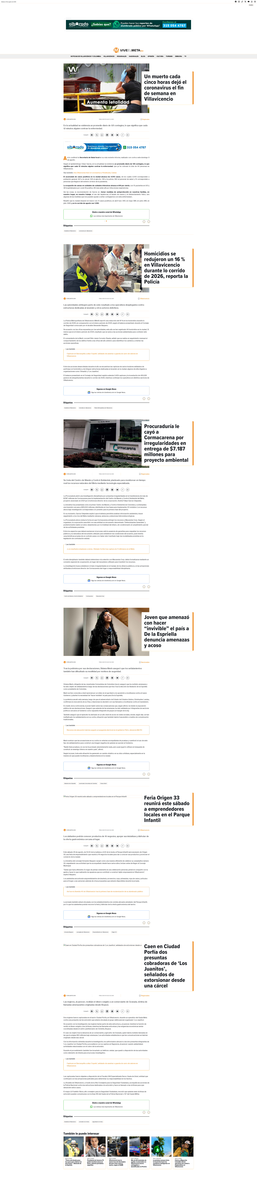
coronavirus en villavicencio (85, 230)
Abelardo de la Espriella (70, 783)
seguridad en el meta (97, 1121)
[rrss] (236, 2)
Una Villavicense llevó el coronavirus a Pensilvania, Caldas (95, 173)
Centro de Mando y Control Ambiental (73, 596)
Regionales (121, 56)
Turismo (169, 56)
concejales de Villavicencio (83, 932)
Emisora (178, 56)
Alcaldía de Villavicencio (70, 230)
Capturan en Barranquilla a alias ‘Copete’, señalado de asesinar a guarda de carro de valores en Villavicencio (102, 355)
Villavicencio (109, 56)
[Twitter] (97, 135)
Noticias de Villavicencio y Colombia (86, 56)
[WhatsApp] (102, 135)
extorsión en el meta (84, 1121)
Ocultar (251, 5)
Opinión (151, 56)
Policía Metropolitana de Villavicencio (103, 407)
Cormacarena (89, 596)
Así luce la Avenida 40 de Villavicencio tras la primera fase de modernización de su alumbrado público (105, 891)
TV (185, 56)
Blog (143, 56)
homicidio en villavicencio (85, 407)
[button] (148, 221)
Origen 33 (114, 932)
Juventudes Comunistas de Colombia (88, 783)
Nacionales (134, 56)
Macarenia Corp (100, 596)
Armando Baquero (68, 932)
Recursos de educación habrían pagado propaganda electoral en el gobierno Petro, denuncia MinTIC (104, 730)
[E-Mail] (117, 135)
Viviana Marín (103, 783)
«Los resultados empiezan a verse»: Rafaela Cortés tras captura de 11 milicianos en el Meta (100, 549)
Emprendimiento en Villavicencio (100, 932)
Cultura (160, 56)
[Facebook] (92, 135)
